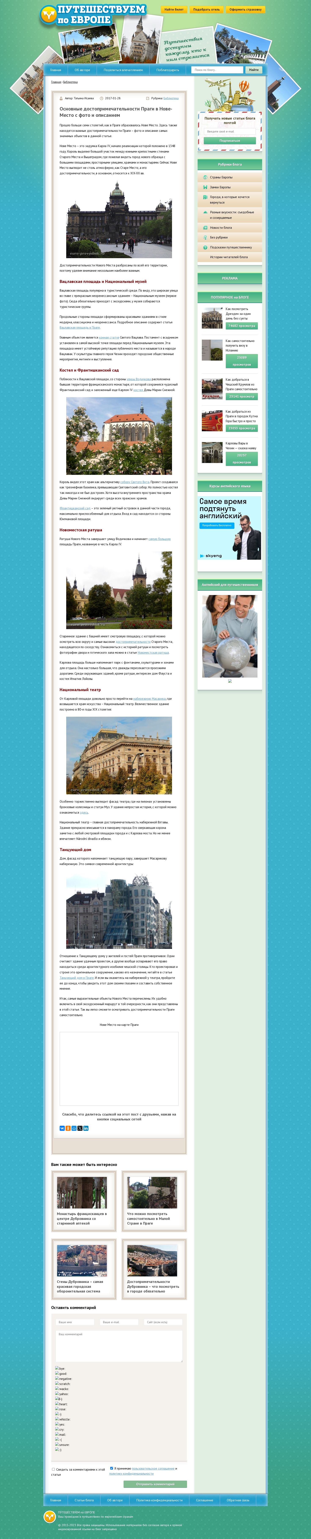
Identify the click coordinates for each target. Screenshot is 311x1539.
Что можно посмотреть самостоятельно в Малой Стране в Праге (148, 1218)
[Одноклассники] (68, 1128)
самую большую (160, 539)
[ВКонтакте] (62, 1128)
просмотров (242, 360)
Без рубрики (219, 237)
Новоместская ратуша (153, 652)
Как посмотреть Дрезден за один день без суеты (238, 313)
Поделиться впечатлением (123, 70)
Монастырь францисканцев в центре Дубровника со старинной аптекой (82, 1218)
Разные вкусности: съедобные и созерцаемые (232, 215)
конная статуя (109, 337)
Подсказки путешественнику (231, 247)
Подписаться (230, 140)
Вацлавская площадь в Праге (80, 327)
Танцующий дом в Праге (77, 978)
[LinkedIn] (85, 1128)
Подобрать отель (206, 9)
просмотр (241, 396)
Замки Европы (220, 187)
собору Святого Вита (134, 482)
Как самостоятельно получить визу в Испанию (240, 345)
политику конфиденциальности (131, 1473)
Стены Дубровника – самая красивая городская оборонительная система (80, 1286)
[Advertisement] (103, 1144)
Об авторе (82, 70)
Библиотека (171, 98)
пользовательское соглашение (153, 1468)
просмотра (241, 326)
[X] (80, 1128)
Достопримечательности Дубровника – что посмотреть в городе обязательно (153, 1286)
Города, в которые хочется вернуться (229, 199)
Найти (254, 70)
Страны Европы (221, 177)
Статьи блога (84, 1500)
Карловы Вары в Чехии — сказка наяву (241, 445)
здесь (84, 812)
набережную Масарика (149, 699)
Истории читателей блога (229, 257)
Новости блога (221, 227)
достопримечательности (133, 642)
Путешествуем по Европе (93, 18)
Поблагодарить (167, 70)
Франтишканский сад (75, 508)
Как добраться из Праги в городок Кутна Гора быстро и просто (242, 416)
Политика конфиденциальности (159, 1500)
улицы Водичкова (139, 379)
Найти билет (174, 9)
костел (138, 390)
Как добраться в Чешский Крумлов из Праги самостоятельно (241, 384)
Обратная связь (238, 1500)
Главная (55, 70)
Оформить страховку (245, 9)
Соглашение (204, 1500)
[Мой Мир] (74, 1128)
